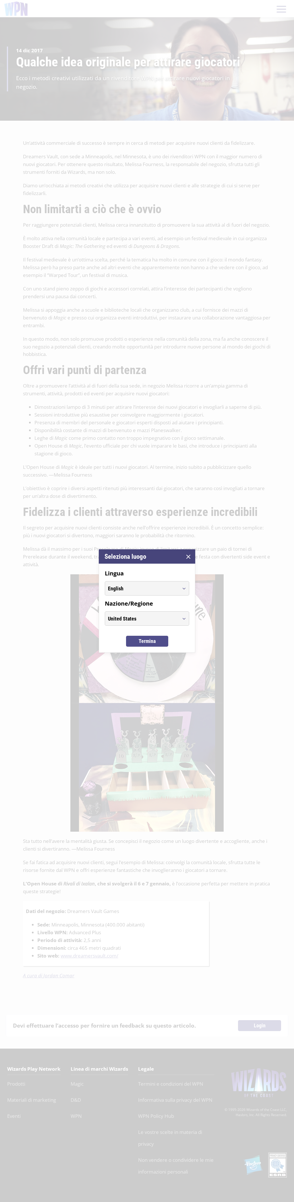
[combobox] (141, 588)
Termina (147, 641)
